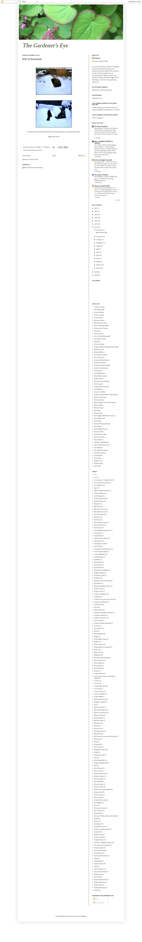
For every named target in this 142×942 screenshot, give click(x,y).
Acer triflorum (98, 485)
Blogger (84, 916)
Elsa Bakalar (97, 583)
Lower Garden (98, 691)
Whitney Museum (99, 882)
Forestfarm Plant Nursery (101, 360)
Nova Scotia (98, 747)
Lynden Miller (98, 697)
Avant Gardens (98, 318)
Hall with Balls (98, 634)
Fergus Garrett (98, 591)
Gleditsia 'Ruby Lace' (100, 618)
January (98, 268)
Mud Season (98, 734)
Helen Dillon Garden (100, 376)
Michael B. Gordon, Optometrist (102, 90)
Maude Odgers (98, 718)
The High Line (98, 448)
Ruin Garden (98, 811)
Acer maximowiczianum (101, 483)
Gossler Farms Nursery (101, 368)
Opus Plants (97, 421)
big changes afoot (99, 162)
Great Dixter (98, 371)
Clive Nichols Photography (102, 336)
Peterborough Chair (100, 774)
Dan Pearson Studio (100, 339)
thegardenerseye (97, 98)
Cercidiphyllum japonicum (102, 530)
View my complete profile (100, 61)
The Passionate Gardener (101, 845)
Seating (96, 819)
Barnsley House (98, 501)
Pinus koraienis (98, 784)
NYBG (96, 752)
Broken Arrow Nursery (101, 328)
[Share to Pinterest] (67, 147)
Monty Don (97, 729)
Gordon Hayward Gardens (102, 365)
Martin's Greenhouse (100, 713)
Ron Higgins (98, 803)
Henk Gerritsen (99, 644)
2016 (96, 215)
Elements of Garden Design (102, 581)
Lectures (96, 681)
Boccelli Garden (31, 150)
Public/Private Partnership (102, 789)
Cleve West (97, 546)
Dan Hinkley (98, 562)
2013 (96, 224)
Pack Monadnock (99, 760)
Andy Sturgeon (98, 496)
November (99, 237)
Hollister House (99, 379)
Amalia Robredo (99, 312)
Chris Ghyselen (98, 334)
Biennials (97, 504)
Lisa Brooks (97, 689)
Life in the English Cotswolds (103, 160)
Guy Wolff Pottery (99, 373)
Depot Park (97, 567)
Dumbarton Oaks (99, 576)
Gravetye (97, 626)
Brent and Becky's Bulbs (101, 326)
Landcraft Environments (101, 387)
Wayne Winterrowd (100, 880)
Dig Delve (97, 342)
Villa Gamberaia (99, 869)
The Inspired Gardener (101, 450)
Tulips (96, 858)
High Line (97, 652)
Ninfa (96, 742)
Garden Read (98, 605)
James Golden (98, 663)
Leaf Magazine (98, 389)
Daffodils (97, 560)
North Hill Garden (99, 418)
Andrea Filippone (99, 493)
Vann (95, 866)
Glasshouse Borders (100, 615)
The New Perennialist (100, 126)
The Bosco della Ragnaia (101, 442)
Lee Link (97, 683)
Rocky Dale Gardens (100, 434)
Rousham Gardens (99, 808)
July (97, 249)
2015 (96, 218)
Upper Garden (98, 864)
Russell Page (97, 813)
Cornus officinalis (99, 554)
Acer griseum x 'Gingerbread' (103, 480)
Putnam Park (98, 792)
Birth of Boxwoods (32, 59)
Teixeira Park (98, 837)
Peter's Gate (97, 771)
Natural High (98, 128)
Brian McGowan (99, 525)
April (98, 259)
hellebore (97, 642)
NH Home (97, 739)
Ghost (96, 607)
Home (54, 156)
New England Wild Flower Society (104, 416)
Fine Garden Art (99, 357)
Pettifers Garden (99, 776)
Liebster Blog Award (100, 686)
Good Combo (98, 621)
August (98, 246)
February (99, 265)
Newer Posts (26, 156)
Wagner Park (98, 874)
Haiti (95, 631)
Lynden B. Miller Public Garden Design (106, 395)
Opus (95, 758)
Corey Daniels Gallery (100, 552)
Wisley (96, 890)
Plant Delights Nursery (101, 429)
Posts (96, 899)
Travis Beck (97, 458)
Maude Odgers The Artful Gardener (105, 402)
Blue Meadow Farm (100, 512)
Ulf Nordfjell (98, 861)
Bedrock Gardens (99, 320)
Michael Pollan (98, 405)
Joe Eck (96, 671)
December (99, 230)
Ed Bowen (97, 578)
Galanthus (97, 597)
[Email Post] (53, 147)
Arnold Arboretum (99, 499)
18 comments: (46, 147)
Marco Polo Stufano (100, 710)
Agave (96, 488)
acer (95, 477)
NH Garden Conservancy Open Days (105, 736)
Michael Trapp (98, 408)
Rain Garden (98, 797)
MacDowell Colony (100, 699)
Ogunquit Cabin (99, 755)
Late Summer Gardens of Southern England (104, 677)
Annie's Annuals (99, 315)
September (99, 243)
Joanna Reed (98, 668)
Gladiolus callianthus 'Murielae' (103, 613)
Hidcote (96, 650)
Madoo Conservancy (100, 397)
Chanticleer (97, 331)
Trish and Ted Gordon (101, 856)
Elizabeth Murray (99, 352)
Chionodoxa (98, 541)
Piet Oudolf (97, 426)
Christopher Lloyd (99, 544)
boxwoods (97, 520)
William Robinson (99, 888)
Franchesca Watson (100, 363)
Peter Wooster (98, 768)
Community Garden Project (102, 549)
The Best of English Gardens (102, 842)
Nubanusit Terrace (99, 750)
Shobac (96, 821)
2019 (96, 208)
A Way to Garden (99, 307)
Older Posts (81, 156)
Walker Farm (98, 461)
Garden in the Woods (100, 602)
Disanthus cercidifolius (101, 570)
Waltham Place (98, 464)
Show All (117, 200)
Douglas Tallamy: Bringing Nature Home (106, 347)
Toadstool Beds (98, 848)
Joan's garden (98, 666)
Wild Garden (98, 885)
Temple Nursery (99, 840)
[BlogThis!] (61, 147)
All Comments (99, 903)
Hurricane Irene (99, 660)
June (97, 252)
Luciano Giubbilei (99, 392)
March (98, 262)
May (97, 255)
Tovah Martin (98, 456)
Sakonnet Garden (99, 437)
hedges (96, 636)
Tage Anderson (98, 440)
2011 (96, 272)
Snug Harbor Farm (100, 827)
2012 (96, 227)
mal (95, 705)
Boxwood (39, 150)
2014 (96, 221)
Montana (97, 726)
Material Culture (99, 400)
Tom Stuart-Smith (99, 453)
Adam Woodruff (99, 310)
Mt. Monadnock (99, 731)
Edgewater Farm (99, 349)
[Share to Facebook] (65, 147)
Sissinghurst (97, 824)
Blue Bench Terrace (100, 509)
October (99, 240)
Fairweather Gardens (100, 355)
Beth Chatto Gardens (100, 323)
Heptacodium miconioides (102, 647)
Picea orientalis (98, 779)
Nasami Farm (98, 413)
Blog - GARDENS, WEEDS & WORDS (103, 142)
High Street (97, 655)
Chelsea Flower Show (100, 538)
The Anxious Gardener (101, 175)
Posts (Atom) (34, 159)
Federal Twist (98, 589)
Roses (96, 805)
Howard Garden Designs (101, 381)
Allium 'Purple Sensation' (101, 491)
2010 (96, 275)
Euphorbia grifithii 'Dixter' (102, 586)
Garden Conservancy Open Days (104, 599)
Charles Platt (98, 536)
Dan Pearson (98, 565)
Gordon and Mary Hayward (102, 623)
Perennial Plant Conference (102, 424)
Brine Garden (98, 528)
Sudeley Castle (98, 835)
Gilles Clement (98, 610)
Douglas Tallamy (99, 573)
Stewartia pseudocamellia (101, 829)
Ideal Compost (98, 384)
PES (95, 766)
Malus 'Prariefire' (99, 707)
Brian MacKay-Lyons (100, 522)
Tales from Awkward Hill (102, 186)
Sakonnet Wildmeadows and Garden (105, 816)
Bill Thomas (97, 507)
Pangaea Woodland (100, 763)
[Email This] (59, 147)
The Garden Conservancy (102, 445)
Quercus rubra (98, 795)
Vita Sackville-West (100, 872)
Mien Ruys (97, 410)
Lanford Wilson (99, 674)
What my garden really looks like (103, 188)
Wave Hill (97, 466)
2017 (96, 211)
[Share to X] (63, 147)
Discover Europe (99, 344)
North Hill (97, 744)
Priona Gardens (99, 432)
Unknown (97, 58)
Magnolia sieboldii (99, 702)
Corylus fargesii (99, 557)
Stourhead (97, 832)
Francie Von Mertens (100, 594)
